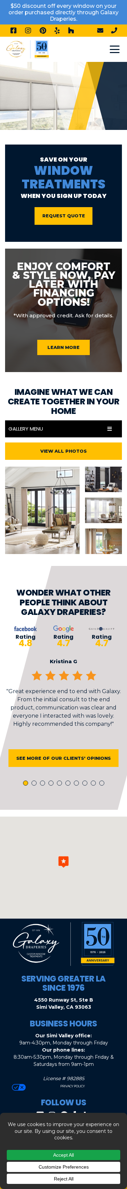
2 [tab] (35, 784)
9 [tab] (94, 784)
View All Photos (63, 451)
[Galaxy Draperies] (27, 48)
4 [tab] (52, 784)
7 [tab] (77, 784)
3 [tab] (43, 784)
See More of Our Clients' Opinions (63, 758)
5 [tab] (60, 784)
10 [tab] (103, 784)
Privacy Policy (72, 1086)
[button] (63, 861)
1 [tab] (26, 784)
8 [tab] (86, 784)
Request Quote (63, 215)
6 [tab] (69, 784)
